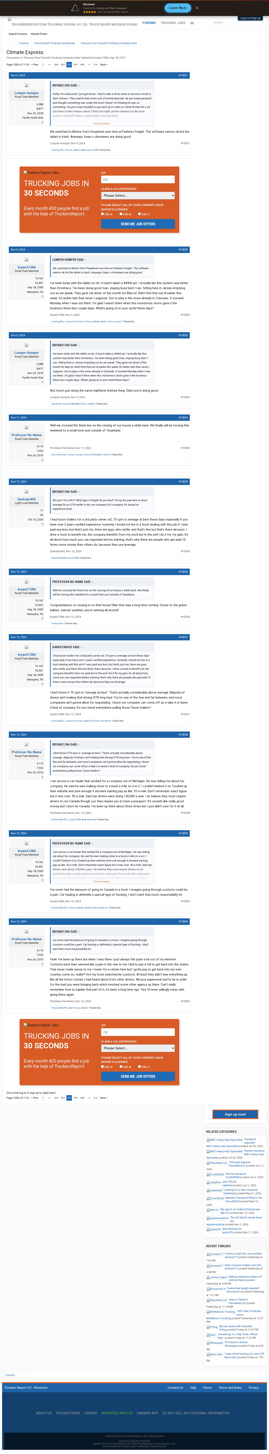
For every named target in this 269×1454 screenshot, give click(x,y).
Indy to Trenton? (238, 1299)
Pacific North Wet (32, 117)
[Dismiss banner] (197, 8)
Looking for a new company (241, 1189)
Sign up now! (235, 1114)
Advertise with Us (117, 1413)
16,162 (39, 278)
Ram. (221, 1337)
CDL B (126, 214)
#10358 (183, 734)
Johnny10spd (236, 1280)
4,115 (40, 446)
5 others (105, 454)
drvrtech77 (231, 1257)
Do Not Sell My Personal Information (195, 1413)
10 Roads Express (240, 1162)
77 (41, 510)
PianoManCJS (237, 1165)
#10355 (183, 481)
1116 (95, 65)
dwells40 (56, 404)
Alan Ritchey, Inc (232, 1228)
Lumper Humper (27, 93)
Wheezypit (231, 1345)
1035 (63, 65)
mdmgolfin (57, 150)
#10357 (183, 637)
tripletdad (229, 1193)
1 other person (114, 321)
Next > (104, 64)
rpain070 (227, 1232)
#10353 (183, 335)
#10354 (183, 417)
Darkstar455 (27, 499)
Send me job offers (138, 224)
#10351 (183, 75)
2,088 (40, 104)
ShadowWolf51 (59, 819)
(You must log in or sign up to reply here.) (31, 1092)
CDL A (108, 214)
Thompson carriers (236, 1342)
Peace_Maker (72, 150)
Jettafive (227, 1185)
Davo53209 (232, 1201)
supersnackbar (215, 1224)
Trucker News (68, 1413)
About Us (44, 1413)
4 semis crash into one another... (244, 1253)
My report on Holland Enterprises (240, 1209)
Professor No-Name (27, 435)
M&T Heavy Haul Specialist (222, 1146)
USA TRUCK (229, 1181)
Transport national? (250, 1141)
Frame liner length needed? (243, 1288)
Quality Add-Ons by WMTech (134, 1443)
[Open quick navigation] (256, 43)
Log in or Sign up (250, 18)
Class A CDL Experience (119, 188)
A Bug (223, 1329)
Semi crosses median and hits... (244, 1265)
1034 (56, 65)
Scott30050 (233, 1177)
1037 (76, 65)
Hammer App (147, 1413)
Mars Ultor (230, 1357)
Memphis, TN (35, 292)
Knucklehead (58, 454)
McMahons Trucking (218, 1318)
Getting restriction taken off (245, 1276)
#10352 (183, 249)
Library (90, 1413)
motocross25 (74, 454)
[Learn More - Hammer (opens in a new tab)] (134, 8)
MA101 (224, 1212)
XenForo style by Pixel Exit (134, 1440)
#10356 (183, 571)
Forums (149, 23)
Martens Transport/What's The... (244, 1197)
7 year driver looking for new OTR (244, 1353)
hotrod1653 (89, 454)
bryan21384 (101, 57)
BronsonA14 (234, 1291)
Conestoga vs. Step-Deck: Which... (239, 1334)
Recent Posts (39, 33)
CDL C (145, 214)
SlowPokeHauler (99, 907)
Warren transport (254, 1150)
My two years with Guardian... (236, 1326)
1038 (82, 65)
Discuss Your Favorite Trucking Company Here (52, 57)
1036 (69, 65)
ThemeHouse (158, 1446)
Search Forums (18, 33)
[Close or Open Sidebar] (251, 43)
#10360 (183, 921)
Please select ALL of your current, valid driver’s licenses (132, 207)
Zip (103, 172)
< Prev (34, 64)
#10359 (183, 833)
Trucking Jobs (173, 23)
